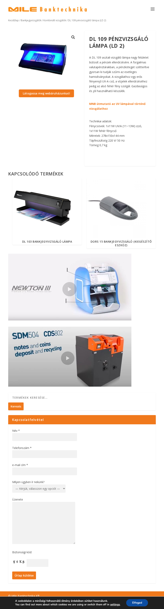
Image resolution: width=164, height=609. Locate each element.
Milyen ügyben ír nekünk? (28, 482)
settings (115, 604)
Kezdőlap (13, 20)
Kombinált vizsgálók (54, 20)
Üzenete (17, 499)
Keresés (16, 406)
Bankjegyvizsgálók (31, 20)
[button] (73, 37)
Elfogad (137, 603)
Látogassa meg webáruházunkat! (46, 93)
